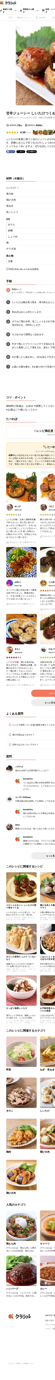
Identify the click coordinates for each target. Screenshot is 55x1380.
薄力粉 (9, 193)
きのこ (9, 1110)
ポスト (22, 151)
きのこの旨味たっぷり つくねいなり (21, 957)
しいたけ (11, 187)
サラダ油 (11, 248)
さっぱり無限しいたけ (16, 1008)
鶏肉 (8, 1151)
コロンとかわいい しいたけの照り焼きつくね (21, 906)
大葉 (10, 261)
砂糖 (10, 230)
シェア (12, 151)
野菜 (8, 1069)
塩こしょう (12, 211)
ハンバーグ (12, 1288)
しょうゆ (12, 236)
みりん (11, 224)
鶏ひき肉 (11, 199)
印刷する (33, 151)
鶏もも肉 (11, 1243)
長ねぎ (9, 205)
